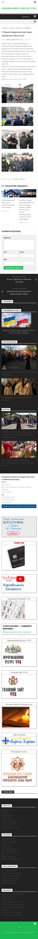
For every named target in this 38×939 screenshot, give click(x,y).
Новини (18, 28)
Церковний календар (9, 820)
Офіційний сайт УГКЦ (8, 810)
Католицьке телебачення (10, 852)
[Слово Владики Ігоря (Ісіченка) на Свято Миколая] (19, 386)
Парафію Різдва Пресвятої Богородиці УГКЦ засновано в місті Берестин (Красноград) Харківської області (18, 434)
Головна (11, 28)
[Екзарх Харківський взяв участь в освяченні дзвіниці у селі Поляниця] (10, 193)
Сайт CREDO (5, 844)
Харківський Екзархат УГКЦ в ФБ (12, 894)
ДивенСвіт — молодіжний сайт (11, 859)
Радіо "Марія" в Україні (9, 849)
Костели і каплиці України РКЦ (11, 873)
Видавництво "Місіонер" (10, 883)
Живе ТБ (4, 854)
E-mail (22, 252)
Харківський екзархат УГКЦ (15, 39)
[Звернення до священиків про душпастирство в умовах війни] (19, 357)
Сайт (5, 259)
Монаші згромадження (9, 823)
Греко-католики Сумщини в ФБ (11, 915)
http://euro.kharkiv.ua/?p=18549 (16, 79)
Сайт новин (5, 813)
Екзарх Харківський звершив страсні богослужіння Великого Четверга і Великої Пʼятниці (18, 463)
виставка (22, 179)
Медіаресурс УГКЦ (8, 839)
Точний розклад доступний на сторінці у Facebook (19, 506)
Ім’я (5, 252)
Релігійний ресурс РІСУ (9, 871)
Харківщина (26, 28)
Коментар (7, 238)
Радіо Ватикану (6, 847)
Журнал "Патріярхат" (8, 857)
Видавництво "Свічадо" (9, 881)
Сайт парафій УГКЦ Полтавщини (12, 912)
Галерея (4, 28)
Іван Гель (15, 179)
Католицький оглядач (9, 842)
